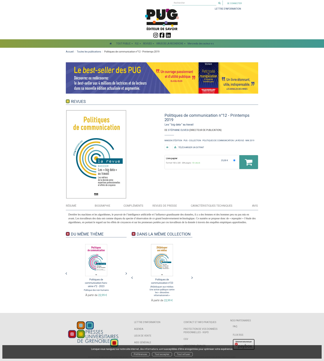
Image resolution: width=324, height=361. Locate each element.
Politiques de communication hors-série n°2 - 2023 (96, 283)
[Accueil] (111, 43)
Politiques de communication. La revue (223, 140)
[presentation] (66, 273)
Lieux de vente (142, 335)
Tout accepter (162, 354)
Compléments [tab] (133, 205)
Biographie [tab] (102, 205)
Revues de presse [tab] (164, 205)
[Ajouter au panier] (248, 162)
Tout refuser (183, 354)
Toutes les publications (89, 51)
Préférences (140, 354)
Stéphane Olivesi (178, 130)
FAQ (235, 326)
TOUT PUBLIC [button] (123, 43)
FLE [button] (137, 43)
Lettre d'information (147, 322)
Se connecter (234, 3)
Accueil (70, 51)
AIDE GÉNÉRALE (142, 342)
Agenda (138, 329)
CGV (186, 339)
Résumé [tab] (71, 205)
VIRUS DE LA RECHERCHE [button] (170, 43)
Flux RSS (238, 335)
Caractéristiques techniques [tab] (211, 205)
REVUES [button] (147, 43)
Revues (78, 101)
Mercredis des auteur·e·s (201, 43)
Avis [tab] (255, 205)
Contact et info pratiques (200, 322)
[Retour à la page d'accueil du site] (162, 19)
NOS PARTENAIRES (240, 320)
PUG (185, 140)
